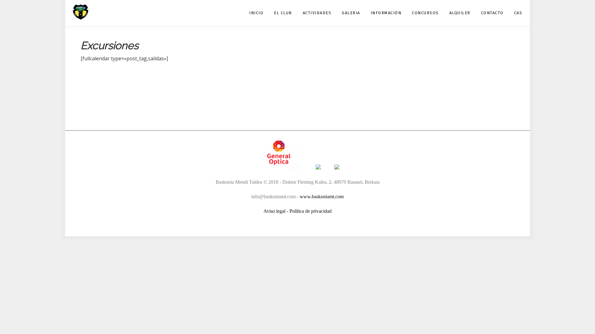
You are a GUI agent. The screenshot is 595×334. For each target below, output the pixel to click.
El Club (283, 13)
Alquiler (459, 13)
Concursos (425, 13)
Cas (518, 13)
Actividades (317, 13)
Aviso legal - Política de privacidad (297, 211)
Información (386, 13)
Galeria (351, 13)
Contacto (492, 13)
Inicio (256, 13)
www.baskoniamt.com (322, 196)
